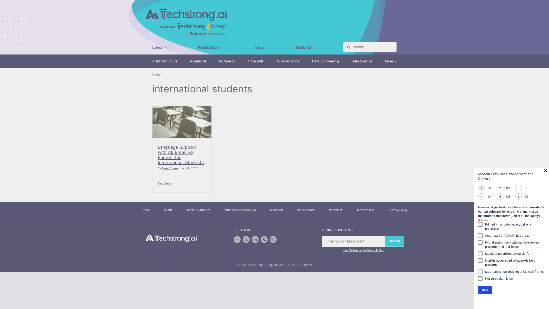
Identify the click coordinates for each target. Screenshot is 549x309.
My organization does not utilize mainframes (514, 271)
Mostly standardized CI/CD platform (509, 253)
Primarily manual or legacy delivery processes (508, 226)
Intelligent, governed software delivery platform (510, 263)
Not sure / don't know (499, 278)
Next (485, 290)
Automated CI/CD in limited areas (507, 235)
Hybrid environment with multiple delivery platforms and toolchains (512, 244)
